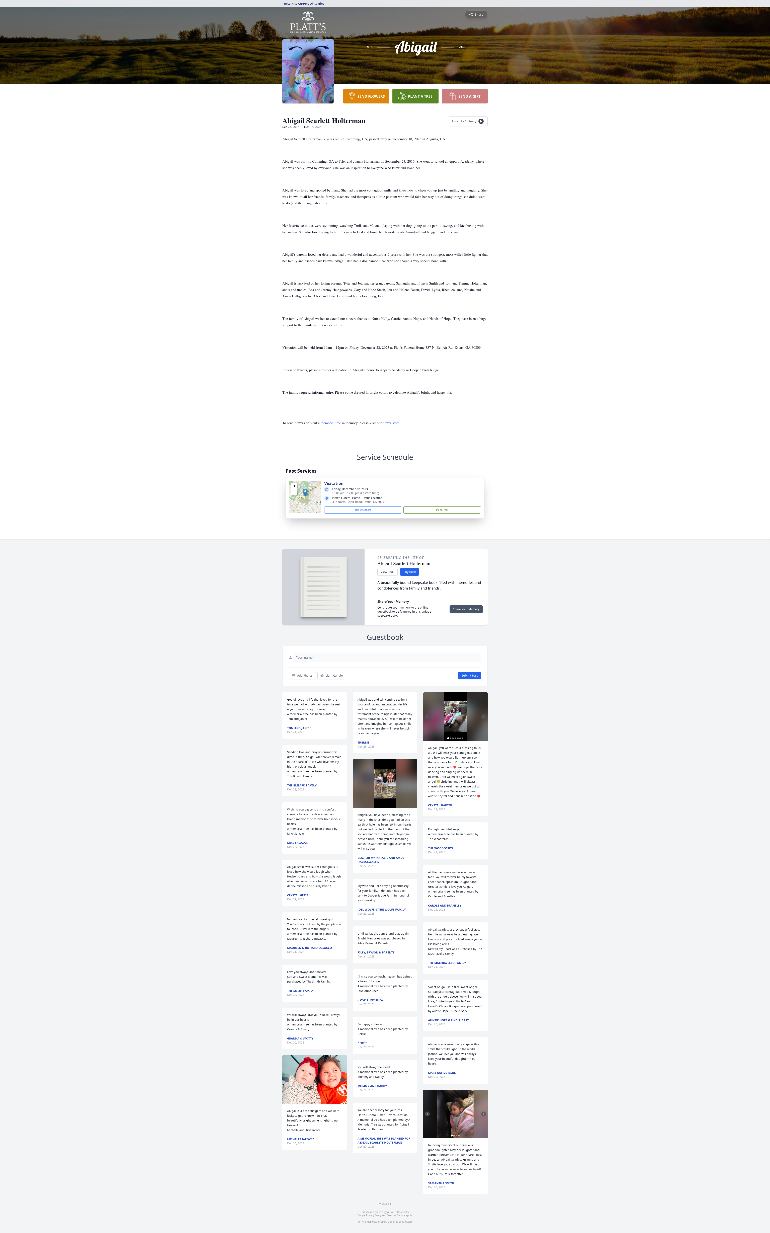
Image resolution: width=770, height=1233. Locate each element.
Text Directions (363, 510)
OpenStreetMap (389, 1221)
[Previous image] (286, 1079)
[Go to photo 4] (455, 738)
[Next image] (342, 1079)
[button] (305, 492)
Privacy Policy (373, 1215)
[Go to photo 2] (314, 1101)
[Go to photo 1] (312, 1101)
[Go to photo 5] (458, 738)
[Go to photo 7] (462, 738)
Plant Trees (442, 510)
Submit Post (470, 675)
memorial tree (331, 422)
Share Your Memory (466, 609)
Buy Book (409, 572)
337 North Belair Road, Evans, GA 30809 (359, 502)
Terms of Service (396, 1215)
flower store (391, 422)
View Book (387, 572)
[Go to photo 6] (460, 738)
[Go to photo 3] (317, 1101)
